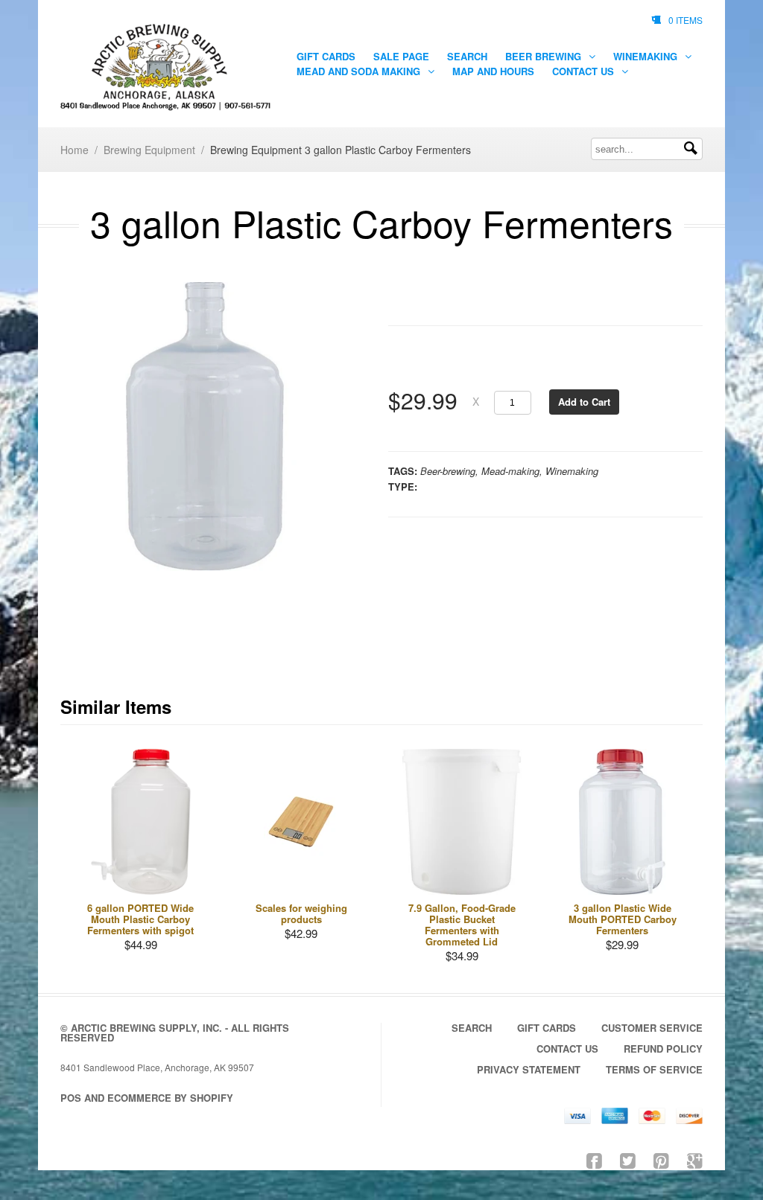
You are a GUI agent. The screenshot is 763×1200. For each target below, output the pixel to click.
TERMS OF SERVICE (654, 1069)
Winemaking (646, 56)
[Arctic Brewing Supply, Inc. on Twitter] (628, 1159)
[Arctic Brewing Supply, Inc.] (166, 67)
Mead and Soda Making (360, 71)
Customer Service (652, 1028)
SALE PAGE (401, 56)
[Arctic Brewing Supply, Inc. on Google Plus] (695, 1159)
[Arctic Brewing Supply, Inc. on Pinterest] (661, 1159)
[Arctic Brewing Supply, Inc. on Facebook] (594, 1159)
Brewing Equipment (149, 149)
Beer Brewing (544, 56)
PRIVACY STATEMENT (528, 1069)
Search (467, 56)
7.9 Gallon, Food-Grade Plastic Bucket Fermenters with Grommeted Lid (462, 924)
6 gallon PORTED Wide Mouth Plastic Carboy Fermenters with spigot (140, 919)
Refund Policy (663, 1048)
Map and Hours (493, 71)
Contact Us (584, 71)
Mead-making (510, 471)
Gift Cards (326, 56)
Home (74, 149)
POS (70, 1098)
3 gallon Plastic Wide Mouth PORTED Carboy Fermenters (623, 919)
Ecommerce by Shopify (170, 1098)
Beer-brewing (447, 471)
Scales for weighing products (301, 913)
